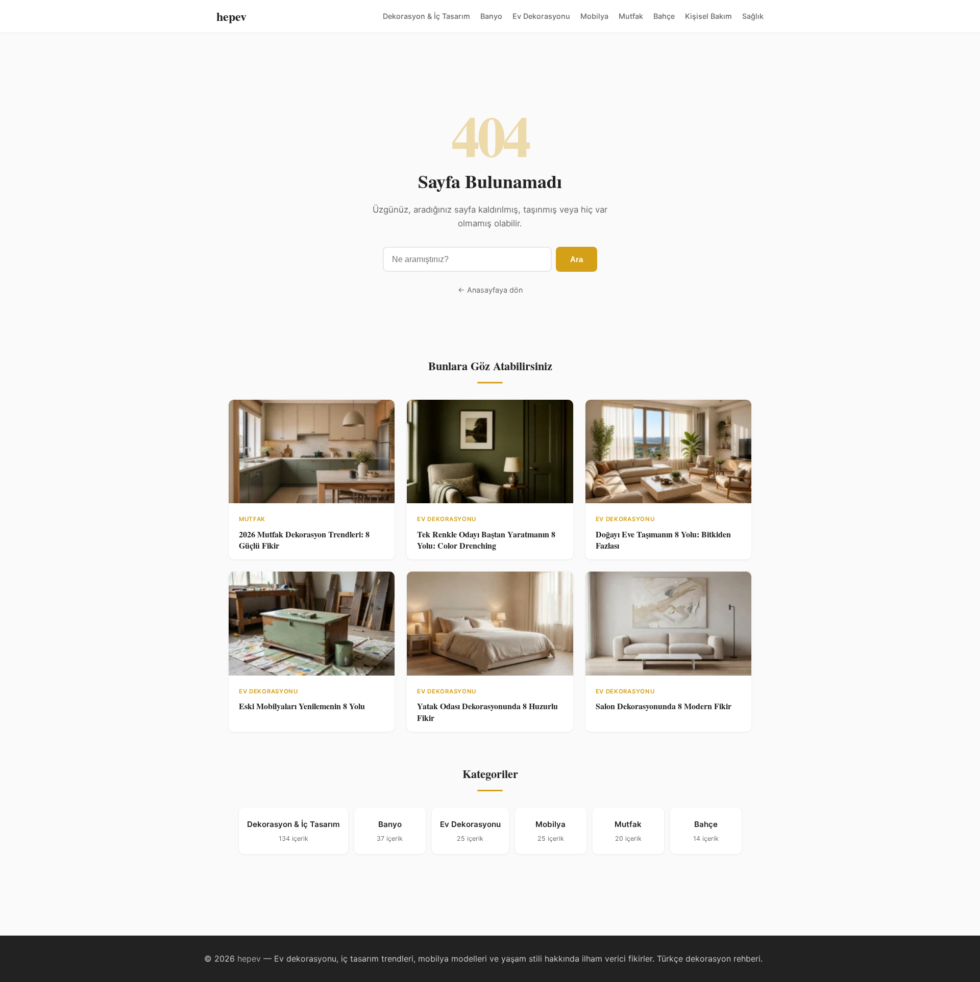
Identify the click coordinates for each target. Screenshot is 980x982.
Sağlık (753, 16)
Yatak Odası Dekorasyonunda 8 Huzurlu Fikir (487, 711)
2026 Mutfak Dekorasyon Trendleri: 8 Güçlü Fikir (304, 539)
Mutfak (631, 16)
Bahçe (664, 16)
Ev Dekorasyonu (541, 16)
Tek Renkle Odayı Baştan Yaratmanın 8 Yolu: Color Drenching (486, 539)
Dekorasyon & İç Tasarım (426, 16)
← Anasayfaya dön (490, 290)
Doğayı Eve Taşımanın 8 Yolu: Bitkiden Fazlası (663, 539)
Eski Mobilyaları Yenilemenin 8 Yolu (302, 706)
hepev (231, 16)
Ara (576, 259)
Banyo (491, 16)
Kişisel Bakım (708, 16)
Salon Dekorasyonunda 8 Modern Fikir (663, 706)
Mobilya (594, 16)
